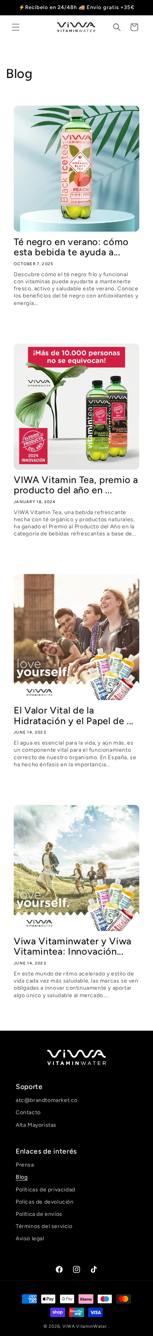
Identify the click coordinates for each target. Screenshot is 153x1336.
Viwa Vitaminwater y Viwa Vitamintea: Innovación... (72, 946)
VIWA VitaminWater (85, 1326)
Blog (21, 1177)
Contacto (28, 1112)
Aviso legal (30, 1238)
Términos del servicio (44, 1226)
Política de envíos (39, 1214)
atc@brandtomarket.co (47, 1100)
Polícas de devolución (45, 1201)
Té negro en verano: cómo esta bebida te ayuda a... (71, 247)
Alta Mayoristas (36, 1125)
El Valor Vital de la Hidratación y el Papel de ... (73, 715)
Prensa (25, 1164)
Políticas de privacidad (45, 1189)
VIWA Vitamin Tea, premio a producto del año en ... (76, 485)
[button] (15, 27)
